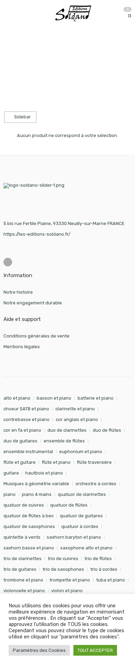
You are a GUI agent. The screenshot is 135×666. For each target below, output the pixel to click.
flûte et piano (56, 462)
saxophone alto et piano (86, 547)
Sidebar (22, 116)
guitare (11, 473)
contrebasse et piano (26, 419)
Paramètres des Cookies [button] (39, 650)
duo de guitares (20, 440)
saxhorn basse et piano (28, 547)
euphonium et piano (80, 451)
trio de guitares (19, 569)
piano (9, 494)
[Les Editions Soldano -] (76, 13)
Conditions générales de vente (36, 336)
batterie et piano (96, 398)
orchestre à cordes (95, 483)
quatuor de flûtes (69, 505)
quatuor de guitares (81, 515)
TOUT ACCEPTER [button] (95, 650)
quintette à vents (21, 537)
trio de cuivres (63, 558)
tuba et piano (110, 579)
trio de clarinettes (22, 558)
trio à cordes (103, 569)
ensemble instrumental (28, 451)
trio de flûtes (98, 558)
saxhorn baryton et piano (74, 537)
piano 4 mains (37, 494)
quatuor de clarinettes (82, 494)
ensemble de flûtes (64, 440)
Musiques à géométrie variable (36, 483)
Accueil (11, 47)
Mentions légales (21, 346)
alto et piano (16, 398)
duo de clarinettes (67, 430)
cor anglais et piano (77, 419)
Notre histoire (18, 292)
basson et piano (54, 398)
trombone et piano (23, 579)
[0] (130, 15)
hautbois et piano (44, 473)
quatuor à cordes (79, 526)
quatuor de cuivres (23, 505)
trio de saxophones (63, 569)
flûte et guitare (19, 462)
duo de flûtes (107, 430)
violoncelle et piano (24, 590)
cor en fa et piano (22, 430)
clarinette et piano (75, 408)
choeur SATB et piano (26, 408)
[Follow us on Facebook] (7, 262)
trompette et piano (70, 579)
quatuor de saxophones (29, 526)
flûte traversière (94, 462)
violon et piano (67, 590)
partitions (39, 47)
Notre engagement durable (32, 302)
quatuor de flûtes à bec (28, 515)
